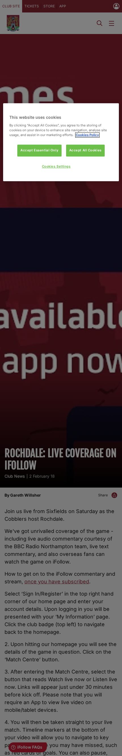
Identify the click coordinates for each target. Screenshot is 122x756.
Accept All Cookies (85, 150)
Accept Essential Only (39, 150)
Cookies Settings (56, 166)
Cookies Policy (87, 135)
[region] (61, 142)
